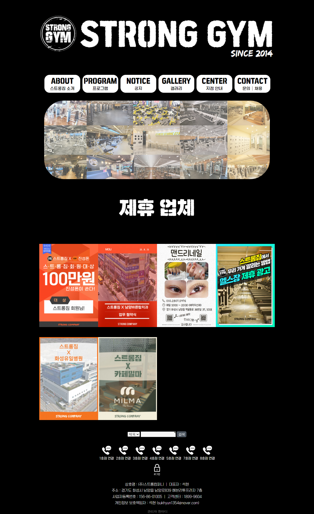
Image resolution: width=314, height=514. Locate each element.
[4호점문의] (157, 453)
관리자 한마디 (157, 511)
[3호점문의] (140, 453)
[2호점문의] (123, 453)
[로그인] (157, 470)
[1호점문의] (106, 453)
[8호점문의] (207, 453)
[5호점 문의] (173, 453)
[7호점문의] (190, 453)
